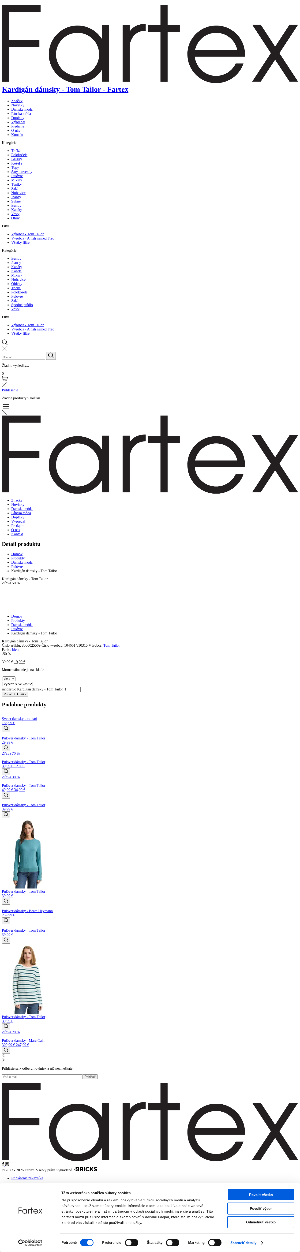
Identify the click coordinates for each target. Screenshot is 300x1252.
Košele (16, 271)
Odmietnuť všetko (261, 1222)
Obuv (15, 218)
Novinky (17, 105)
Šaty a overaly (21, 172)
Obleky (16, 284)
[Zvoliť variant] (6, 728)
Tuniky (16, 184)
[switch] (131, 1242)
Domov (16, 554)
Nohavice (18, 193)
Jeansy (16, 197)
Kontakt (17, 135)
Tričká (16, 151)
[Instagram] (7, 1165)
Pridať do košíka (15, 694)
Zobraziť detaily (243, 1243)
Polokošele (19, 155)
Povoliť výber (261, 1209)
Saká (15, 189)
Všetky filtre (20, 242)
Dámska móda (22, 109)
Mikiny (16, 180)
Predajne (17, 126)
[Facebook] (3, 1165)
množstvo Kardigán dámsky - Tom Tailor (32, 689)
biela (15, 650)
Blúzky (16, 159)
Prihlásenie (10, 390)
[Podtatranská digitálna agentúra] (85, 1170)
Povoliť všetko (261, 1195)
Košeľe (16, 163)
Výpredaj (18, 122)
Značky (16, 101)
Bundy (16, 205)
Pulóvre (17, 176)
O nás (15, 130)
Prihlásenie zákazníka (27, 1178)
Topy (15, 167)
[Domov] (150, 1160)
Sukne (16, 201)
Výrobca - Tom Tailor (27, 234)
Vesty (15, 214)
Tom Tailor (111, 645)
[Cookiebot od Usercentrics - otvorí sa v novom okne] (30, 1242)
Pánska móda (21, 114)
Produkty (18, 558)
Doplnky (17, 118)
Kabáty (16, 210)
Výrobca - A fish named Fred (32, 238)
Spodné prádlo (22, 305)
